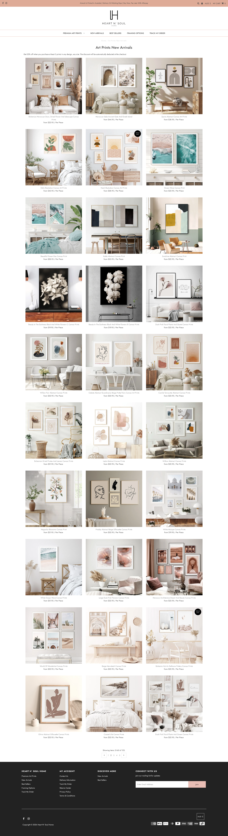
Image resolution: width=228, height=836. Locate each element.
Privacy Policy (65, 791)
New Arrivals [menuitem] (97, 33)
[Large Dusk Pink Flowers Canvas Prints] (114, 567)
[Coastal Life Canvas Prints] (114, 703)
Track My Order (28, 791)
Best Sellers (26, 784)
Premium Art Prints (29, 776)
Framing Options (28, 788)
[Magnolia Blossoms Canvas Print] (53, 499)
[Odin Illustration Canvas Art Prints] (53, 157)
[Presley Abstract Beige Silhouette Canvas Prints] (114, 499)
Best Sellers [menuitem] (115, 33)
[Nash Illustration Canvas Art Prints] (114, 157)
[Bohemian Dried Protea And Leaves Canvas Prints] (53, 430)
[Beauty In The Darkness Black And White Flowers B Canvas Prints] (114, 294)
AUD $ (208, 3)
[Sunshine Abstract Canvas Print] (174, 225)
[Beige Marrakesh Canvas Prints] (114, 635)
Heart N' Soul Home (46, 824)
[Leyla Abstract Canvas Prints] (114, 430)
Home (103, 41)
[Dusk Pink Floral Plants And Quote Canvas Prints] (174, 294)
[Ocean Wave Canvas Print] (174, 157)
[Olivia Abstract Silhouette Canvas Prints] (53, 703)
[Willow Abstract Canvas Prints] (174, 430)
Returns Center (65, 788)
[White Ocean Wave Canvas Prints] (53, 567)
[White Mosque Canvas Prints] (174, 499)
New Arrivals (27, 780)
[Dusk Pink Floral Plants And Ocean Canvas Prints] (174, 703)
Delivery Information (67, 780)
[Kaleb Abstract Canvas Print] (114, 225)
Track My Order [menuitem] (157, 33)
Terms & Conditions (67, 795)
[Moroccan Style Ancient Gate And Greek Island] (114, 86)
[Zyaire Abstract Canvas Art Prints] (174, 86)
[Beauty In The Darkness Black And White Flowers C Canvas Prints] (53, 294)
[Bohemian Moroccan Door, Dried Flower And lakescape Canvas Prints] (53, 86)
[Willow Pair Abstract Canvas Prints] (53, 362)
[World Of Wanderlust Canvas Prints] (53, 635)
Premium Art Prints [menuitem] (72, 33)
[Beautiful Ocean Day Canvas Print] (53, 225)
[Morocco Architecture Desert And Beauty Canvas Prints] (174, 567)
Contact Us (64, 776)
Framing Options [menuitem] (135, 33)
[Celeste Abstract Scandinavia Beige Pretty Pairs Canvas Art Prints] (114, 362)
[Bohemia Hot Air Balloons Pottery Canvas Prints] (174, 635)
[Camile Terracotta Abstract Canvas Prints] (174, 362)
